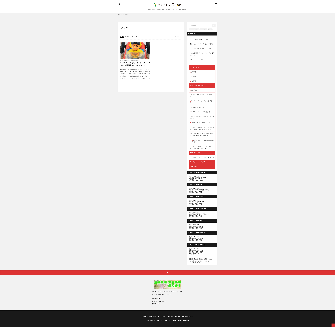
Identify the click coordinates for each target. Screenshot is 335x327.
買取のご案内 (151, 9)
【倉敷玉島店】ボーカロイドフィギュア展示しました (202, 54)
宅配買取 (193, 81)
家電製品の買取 (195, 153)
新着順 (122, 36)
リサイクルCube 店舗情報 (179, 9)
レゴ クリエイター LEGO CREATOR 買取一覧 (203, 141)
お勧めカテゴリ (133, 36)
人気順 (127, 36)
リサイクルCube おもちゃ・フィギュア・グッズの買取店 (173, 320)
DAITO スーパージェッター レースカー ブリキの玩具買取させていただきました (135, 64)
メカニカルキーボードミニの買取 (199, 39)
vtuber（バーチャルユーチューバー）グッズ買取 (202, 117)
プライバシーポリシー (149, 316)
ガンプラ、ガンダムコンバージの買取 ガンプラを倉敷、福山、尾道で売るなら (202, 128)
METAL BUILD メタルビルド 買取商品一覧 (201, 95)
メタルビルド (203, 29)
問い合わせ (194, 166)
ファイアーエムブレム (194, 29)
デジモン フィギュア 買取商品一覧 (200, 123)
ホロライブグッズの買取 (196, 59)
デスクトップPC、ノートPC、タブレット (202, 157)
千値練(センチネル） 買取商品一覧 (200, 112)
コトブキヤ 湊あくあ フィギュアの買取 (200, 48)
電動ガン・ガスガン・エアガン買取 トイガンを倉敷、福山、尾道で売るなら (202, 147)
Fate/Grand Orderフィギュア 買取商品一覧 (202, 102)
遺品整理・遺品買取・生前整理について (180, 316)
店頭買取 (193, 72)
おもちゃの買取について (163, 9)
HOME (120, 14)
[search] (213, 25)
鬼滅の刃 (210, 29)
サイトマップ (162, 316)
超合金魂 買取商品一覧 (197, 107)
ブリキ (126, 14)
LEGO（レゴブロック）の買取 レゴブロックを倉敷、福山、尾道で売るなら (202, 134)
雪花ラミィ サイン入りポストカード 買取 (201, 44)
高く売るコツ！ (195, 90)
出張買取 (193, 76)
